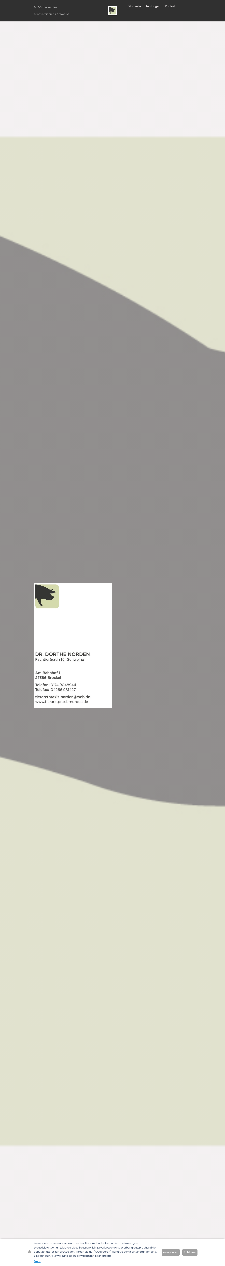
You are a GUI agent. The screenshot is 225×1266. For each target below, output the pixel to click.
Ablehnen (190, 1252)
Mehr (37, 1261)
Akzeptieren (170, 1252)
